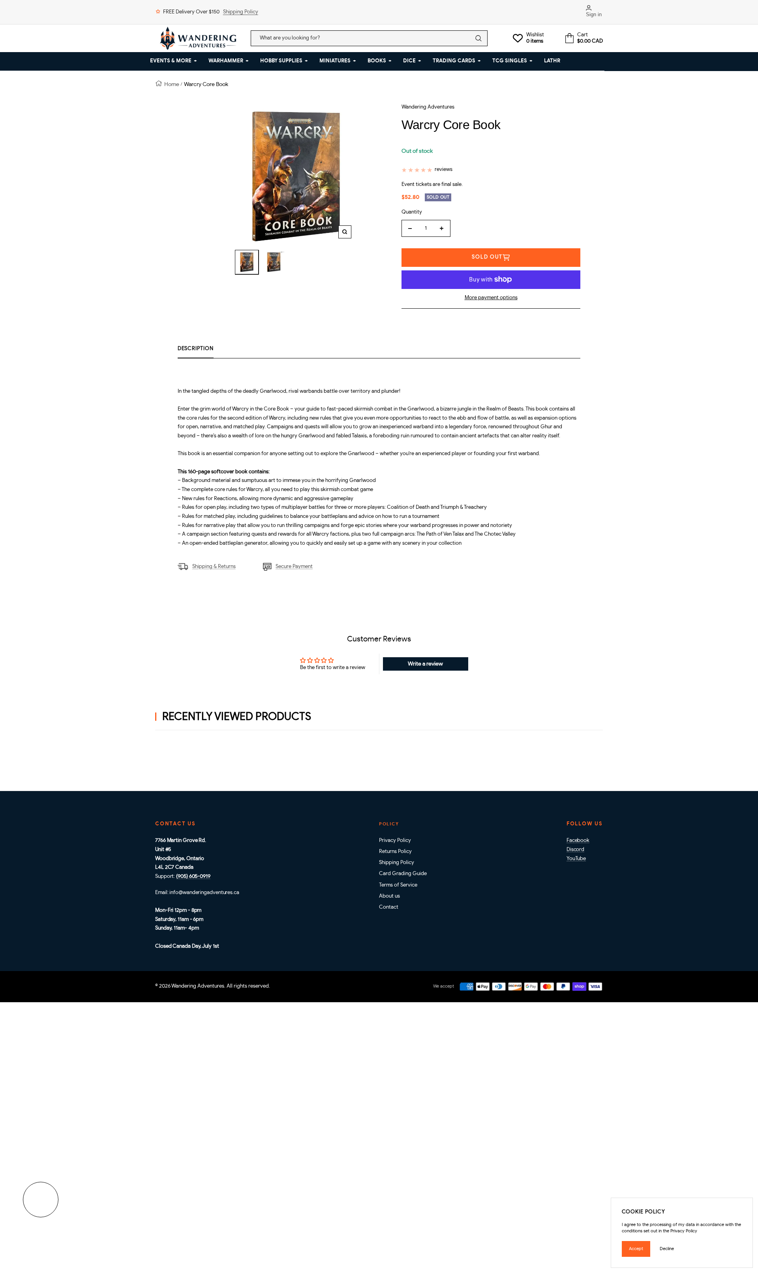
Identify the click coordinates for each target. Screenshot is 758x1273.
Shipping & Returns (214, 566)
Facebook (578, 840)
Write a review (425, 664)
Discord (575, 849)
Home (171, 84)
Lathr (552, 61)
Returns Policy (395, 851)
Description (196, 348)
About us (389, 896)
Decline (667, 1249)
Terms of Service (398, 885)
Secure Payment (294, 566)
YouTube (576, 858)
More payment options (491, 297)
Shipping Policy (240, 12)
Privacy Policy (395, 840)
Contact (388, 907)
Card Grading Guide (403, 873)
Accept (636, 1249)
